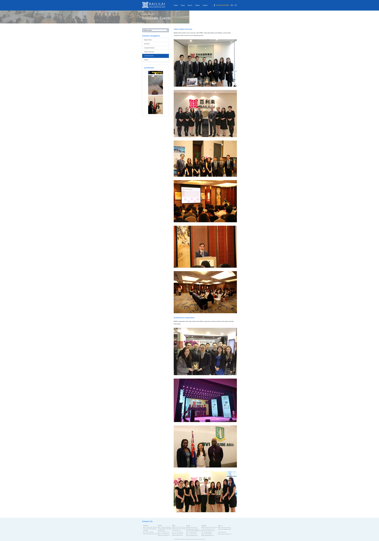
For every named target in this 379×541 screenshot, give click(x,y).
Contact (205, 5)
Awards (146, 60)
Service (190, 5)
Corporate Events (149, 55)
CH (236, 5)
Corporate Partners (149, 48)
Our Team (146, 44)
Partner (197, 5)
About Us (150, 14)
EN (232, 5)
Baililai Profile (148, 40)
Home (176, 5)
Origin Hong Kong (149, 52)
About (183, 5)
